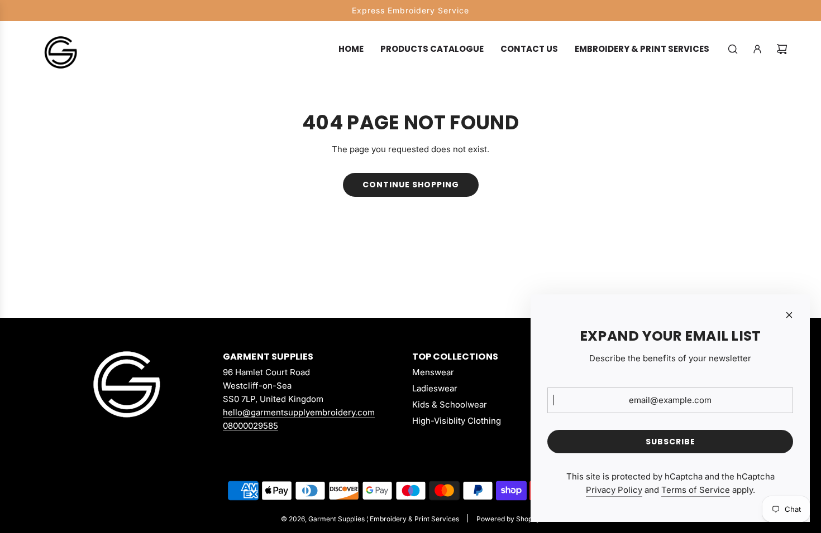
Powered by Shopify (508, 519)
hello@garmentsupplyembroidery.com (299, 412)
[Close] (789, 315)
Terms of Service (695, 489)
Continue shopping (410, 184)
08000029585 (250, 425)
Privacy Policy (614, 489)
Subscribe (670, 441)
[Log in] (757, 49)
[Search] (732, 49)
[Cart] (782, 49)
